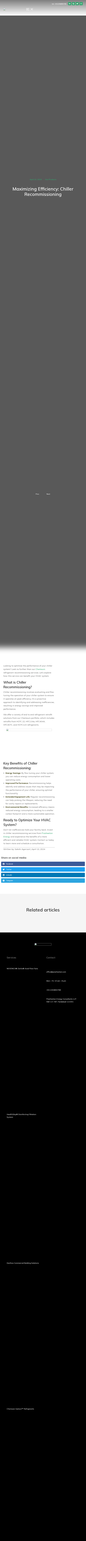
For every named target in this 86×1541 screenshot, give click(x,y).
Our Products (50, 179)
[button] (30, 10)
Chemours (40, 669)
